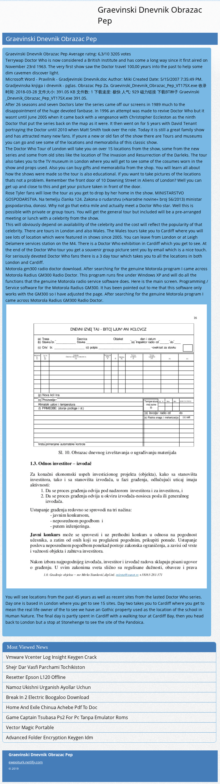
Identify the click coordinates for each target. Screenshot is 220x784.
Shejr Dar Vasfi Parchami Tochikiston (45, 667)
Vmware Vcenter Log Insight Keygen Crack (51, 657)
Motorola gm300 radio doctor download (43, 268)
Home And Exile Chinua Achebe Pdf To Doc (51, 707)
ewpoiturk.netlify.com (26, 762)
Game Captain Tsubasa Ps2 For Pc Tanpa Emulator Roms (67, 717)
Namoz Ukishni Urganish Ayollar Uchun (48, 687)
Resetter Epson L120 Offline (36, 677)
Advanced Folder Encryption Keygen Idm (49, 737)
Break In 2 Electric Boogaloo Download (47, 697)
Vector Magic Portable (30, 727)
